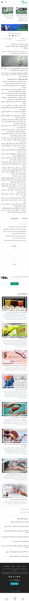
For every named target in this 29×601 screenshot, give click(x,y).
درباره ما (24, 566)
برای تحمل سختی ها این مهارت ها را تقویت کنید (14, 229)
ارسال (14, 283)
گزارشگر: (7, 38)
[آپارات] (19, 577)
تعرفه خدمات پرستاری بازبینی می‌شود (8, 17)
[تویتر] (13, 577)
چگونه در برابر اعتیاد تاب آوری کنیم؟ (17, 227)
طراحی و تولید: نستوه (13, 591)
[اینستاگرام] (15, 577)
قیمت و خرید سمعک (24, 512)
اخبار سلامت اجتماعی (21, 40)
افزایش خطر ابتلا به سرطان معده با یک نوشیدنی (16, 312)
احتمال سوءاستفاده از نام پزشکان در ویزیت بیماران (16, 526)
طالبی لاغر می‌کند (23, 338)
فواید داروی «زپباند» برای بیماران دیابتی (18, 499)
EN (5, 2)
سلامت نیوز (21, 2)
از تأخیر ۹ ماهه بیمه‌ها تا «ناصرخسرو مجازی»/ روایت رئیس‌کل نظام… (22, 18)
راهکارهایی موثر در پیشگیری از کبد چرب (18, 417)
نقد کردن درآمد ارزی (24, 509)
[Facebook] (19, 35)
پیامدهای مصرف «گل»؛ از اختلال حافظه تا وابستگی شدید (14, 537)
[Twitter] (15, 35)
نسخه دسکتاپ (14, 583)
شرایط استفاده (6, 566)
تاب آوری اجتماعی (14, 218)
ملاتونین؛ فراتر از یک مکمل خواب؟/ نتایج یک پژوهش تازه (14, 365)
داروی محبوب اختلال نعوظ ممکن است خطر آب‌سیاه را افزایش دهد (15, 445)
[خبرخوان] (11, 577)
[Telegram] (12, 35)
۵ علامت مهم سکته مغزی (21, 389)
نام (14, 250)
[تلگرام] (17, 577)
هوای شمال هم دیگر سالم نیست (20, 541)
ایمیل (15, 257)
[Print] (9, 35)
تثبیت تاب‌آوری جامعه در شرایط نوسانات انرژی (15, 240)
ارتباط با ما (18, 566)
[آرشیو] (9, 577)
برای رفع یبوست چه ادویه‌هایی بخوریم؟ (19, 556)
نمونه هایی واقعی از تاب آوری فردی (19, 44)
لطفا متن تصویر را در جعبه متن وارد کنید (20, 276)
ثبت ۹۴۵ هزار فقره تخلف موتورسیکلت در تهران (17, 552)
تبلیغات (12, 566)
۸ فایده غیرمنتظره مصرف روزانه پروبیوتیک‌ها (17, 474)
